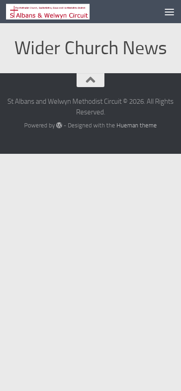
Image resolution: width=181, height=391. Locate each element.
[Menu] (169, 11)
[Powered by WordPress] (59, 125)
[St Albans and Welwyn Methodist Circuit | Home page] (61, 11)
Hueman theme (136, 125)
